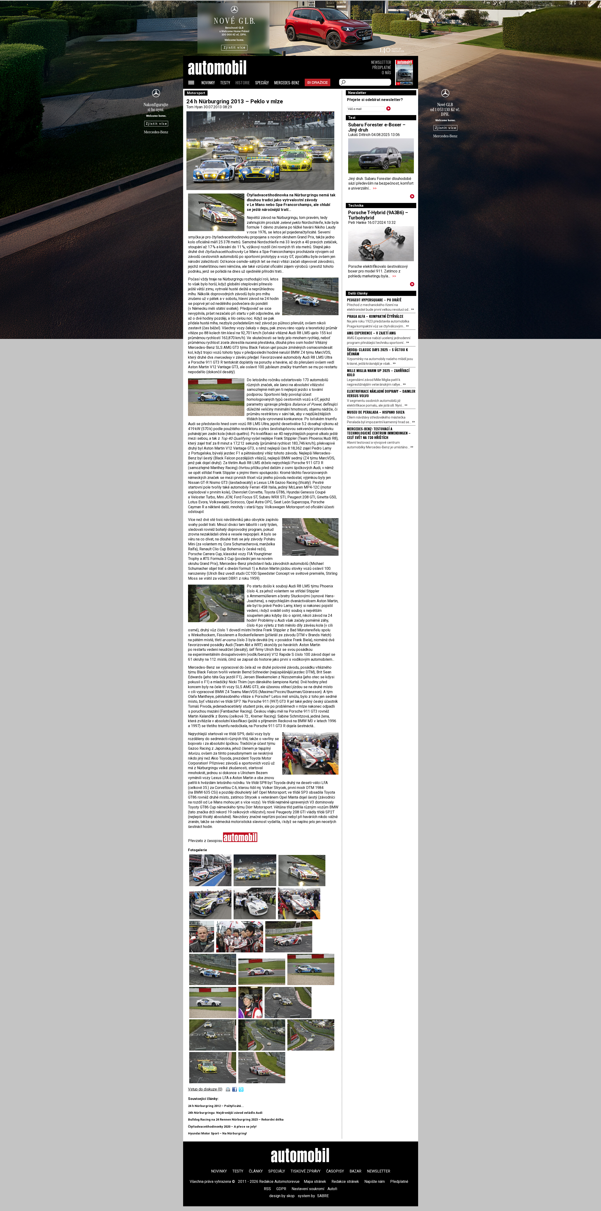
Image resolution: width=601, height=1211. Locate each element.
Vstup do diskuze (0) (205, 1089)
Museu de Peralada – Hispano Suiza (376, 412)
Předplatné (381, 67)
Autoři (332, 1189)
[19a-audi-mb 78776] (288, 1017)
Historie (242, 82)
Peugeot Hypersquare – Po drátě (374, 299)
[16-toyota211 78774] (213, 1017)
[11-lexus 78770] (288, 951)
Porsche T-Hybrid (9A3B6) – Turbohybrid (378, 215)
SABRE (323, 1196)
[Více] (412, 197)
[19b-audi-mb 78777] (213, 1049)
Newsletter (381, 62)
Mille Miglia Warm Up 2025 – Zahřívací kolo (378, 372)
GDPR (281, 1189)
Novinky (208, 82)
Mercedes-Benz (286, 82)
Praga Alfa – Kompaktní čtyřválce (375, 316)
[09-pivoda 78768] (202, 951)
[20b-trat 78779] (310, 1049)
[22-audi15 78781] (261, 1082)
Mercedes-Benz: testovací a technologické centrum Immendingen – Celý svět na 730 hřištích (379, 433)
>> (375, 188)
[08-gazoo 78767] (299, 918)
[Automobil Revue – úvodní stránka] (223, 94)
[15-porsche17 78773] (310, 984)
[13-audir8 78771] (213, 984)
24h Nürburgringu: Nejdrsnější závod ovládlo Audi (225, 1112)
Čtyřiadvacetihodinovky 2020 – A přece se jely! (222, 1126)
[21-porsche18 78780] (213, 1082)
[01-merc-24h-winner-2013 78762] (301, 885)
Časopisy (335, 1171)
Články (256, 1171)
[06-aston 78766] (256, 918)
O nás (386, 72)
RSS (267, 1189)
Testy (225, 82)
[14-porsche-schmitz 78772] (262, 984)
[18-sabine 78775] (251, 1017)
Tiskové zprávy (305, 1171)
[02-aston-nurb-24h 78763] (256, 885)
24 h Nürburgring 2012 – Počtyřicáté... (216, 1106)
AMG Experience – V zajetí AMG (371, 332)
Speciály (262, 82)
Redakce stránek (345, 1181)
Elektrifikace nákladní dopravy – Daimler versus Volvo (381, 393)
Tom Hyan (194, 107)
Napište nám (374, 1181)
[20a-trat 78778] (262, 1049)
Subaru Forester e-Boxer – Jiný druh (376, 127)
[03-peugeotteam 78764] (211, 885)
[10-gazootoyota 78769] (240, 951)
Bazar (355, 1171)
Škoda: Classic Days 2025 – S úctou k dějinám (377, 351)
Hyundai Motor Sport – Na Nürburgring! (217, 1133)
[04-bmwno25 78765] (211, 918)
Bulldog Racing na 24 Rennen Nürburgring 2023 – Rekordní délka (236, 1119)
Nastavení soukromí (308, 1189)
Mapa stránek (315, 1181)
